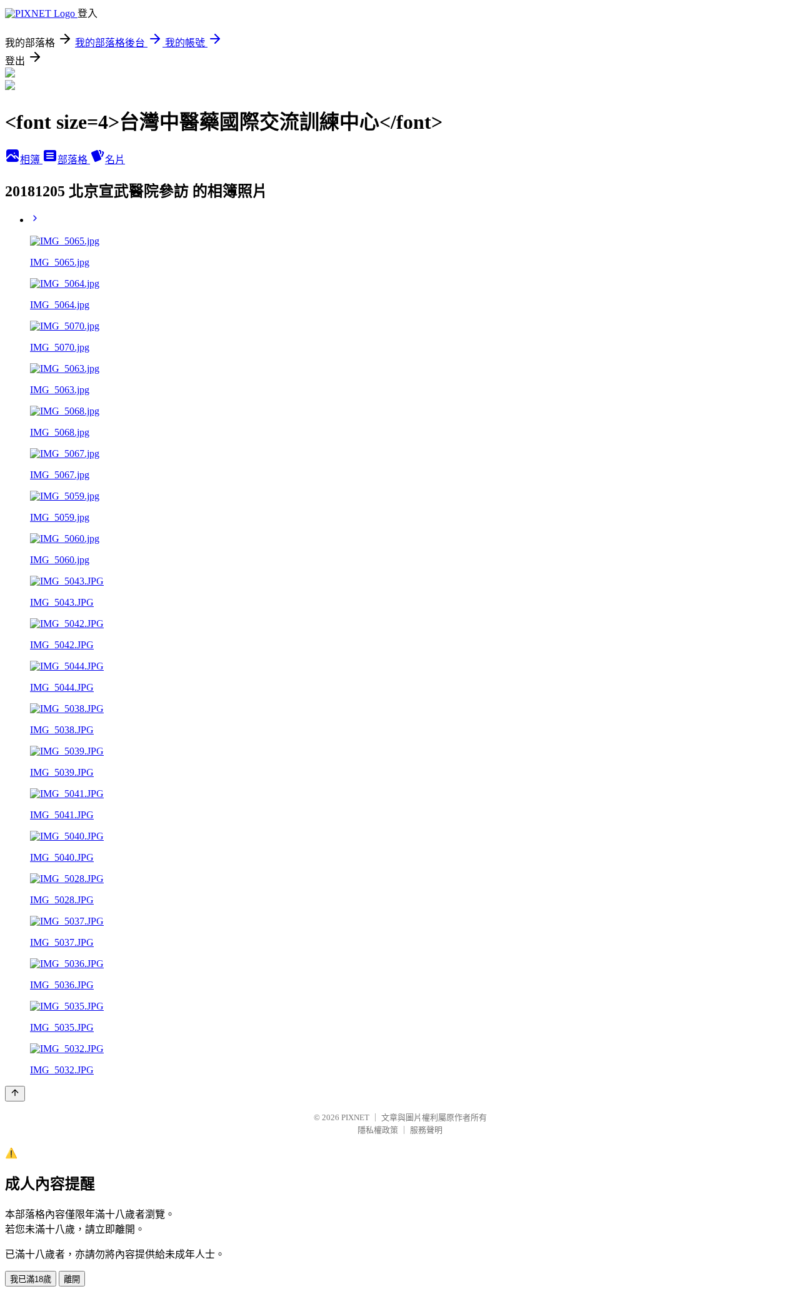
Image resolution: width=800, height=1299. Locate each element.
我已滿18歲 (30, 1279)
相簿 (31, 159)
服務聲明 (426, 1130)
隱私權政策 (378, 1130)
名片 (115, 159)
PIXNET (355, 1117)
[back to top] (15, 1093)
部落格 (74, 159)
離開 (72, 1279)
